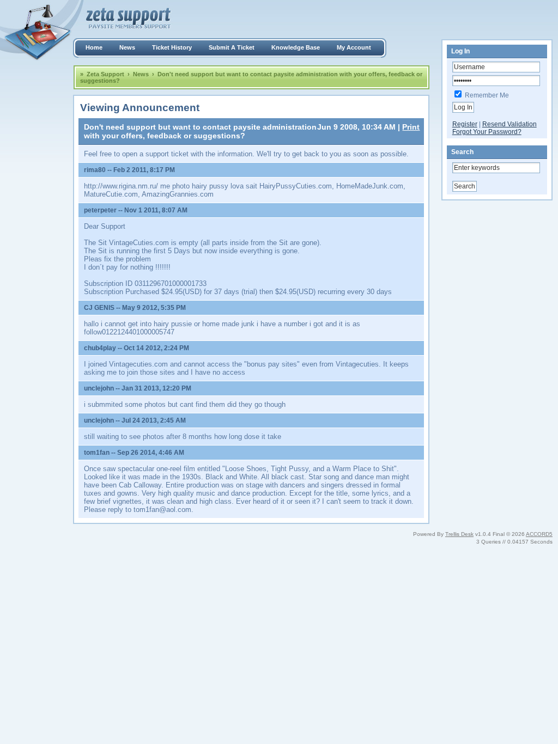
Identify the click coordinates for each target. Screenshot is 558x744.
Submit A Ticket (231, 47)
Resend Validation (509, 124)
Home (94, 47)
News (127, 47)
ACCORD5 (539, 534)
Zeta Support (105, 74)
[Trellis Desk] (279, 16)
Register (464, 124)
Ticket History (172, 47)
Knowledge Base (295, 47)
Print (411, 127)
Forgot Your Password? (486, 132)
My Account (354, 47)
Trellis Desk (459, 534)
